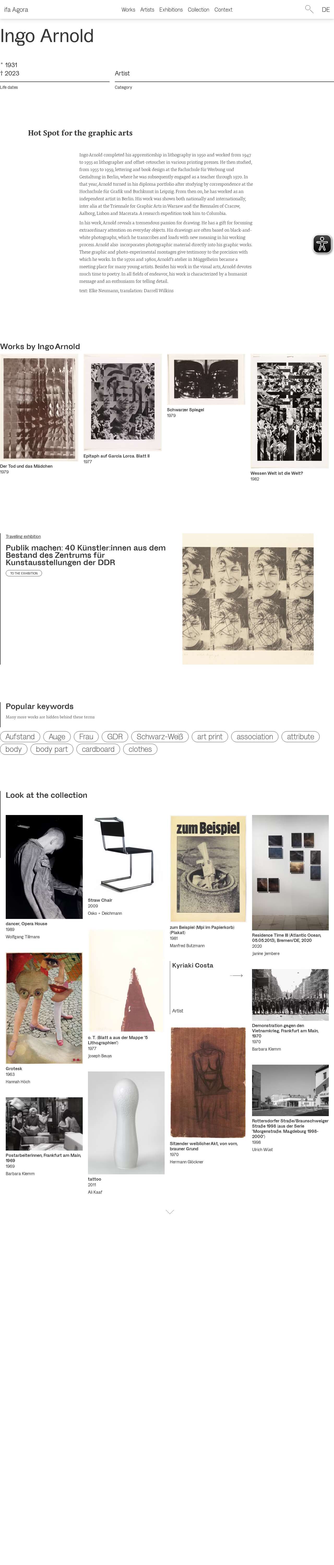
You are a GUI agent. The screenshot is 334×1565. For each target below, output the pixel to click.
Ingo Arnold (59, 346)
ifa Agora (16, 9)
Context (223, 9)
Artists (147, 9)
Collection (198, 9)
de (326, 9)
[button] (170, 1212)
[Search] (309, 9)
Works (128, 9)
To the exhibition (24, 573)
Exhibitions (171, 9)
